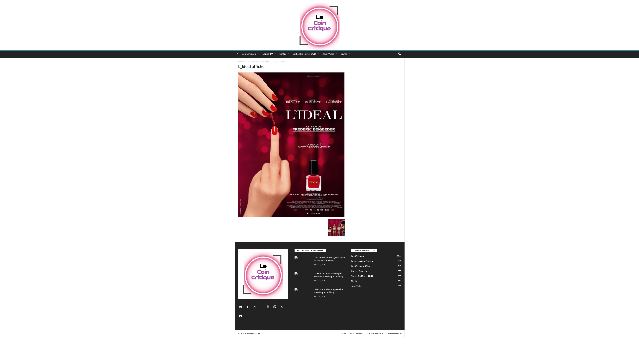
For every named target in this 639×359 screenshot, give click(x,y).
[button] (399, 54)
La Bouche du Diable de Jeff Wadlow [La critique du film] (328, 275)
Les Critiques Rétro (360, 266)
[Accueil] (237, 54)
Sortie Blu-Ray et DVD (304, 54)
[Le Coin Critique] (319, 25)
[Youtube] (241, 316)
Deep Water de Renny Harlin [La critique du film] (328, 291)
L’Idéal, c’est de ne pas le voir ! (258, 61)
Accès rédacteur (394, 333)
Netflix (282, 54)
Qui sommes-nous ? (375, 333)
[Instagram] (255, 307)
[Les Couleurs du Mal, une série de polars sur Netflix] (303, 262)
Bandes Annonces (360, 271)
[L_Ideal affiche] (291, 144)
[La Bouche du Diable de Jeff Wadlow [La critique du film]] (303, 278)
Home (240, 61)
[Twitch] (275, 307)
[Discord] (241, 307)
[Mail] (261, 307)
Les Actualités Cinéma (362, 261)
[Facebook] (248, 307)
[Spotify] (268, 307)
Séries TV (267, 54)
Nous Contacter (356, 333)
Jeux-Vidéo (328, 54)
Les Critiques (249, 54)
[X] (282, 307)
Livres (344, 54)
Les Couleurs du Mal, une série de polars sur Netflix (329, 259)
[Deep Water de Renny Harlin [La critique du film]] (303, 294)
